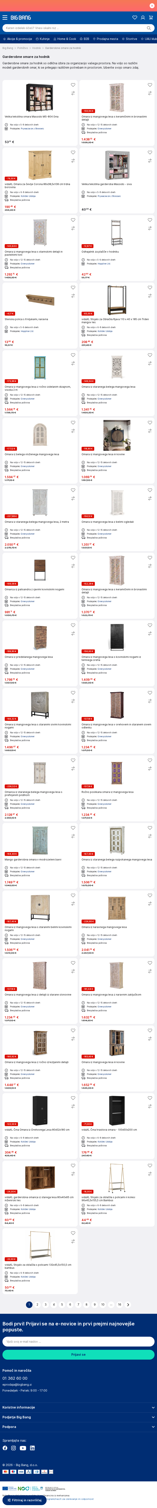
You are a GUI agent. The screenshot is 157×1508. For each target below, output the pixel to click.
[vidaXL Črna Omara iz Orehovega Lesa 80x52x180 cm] (40, 1126)
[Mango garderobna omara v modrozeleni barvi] (40, 856)
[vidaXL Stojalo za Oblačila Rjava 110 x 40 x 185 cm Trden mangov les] (117, 315)
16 (119, 1304)
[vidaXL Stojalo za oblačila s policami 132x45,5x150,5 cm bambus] (40, 1261)
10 (102, 1304)
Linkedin (32, 1448)
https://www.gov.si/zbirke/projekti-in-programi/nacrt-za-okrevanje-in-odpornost (48, 1499)
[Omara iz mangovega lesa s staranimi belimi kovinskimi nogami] (40, 923)
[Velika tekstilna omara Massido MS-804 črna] (40, 113)
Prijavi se (78, 1355)
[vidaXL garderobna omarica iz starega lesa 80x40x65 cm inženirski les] (40, 1193)
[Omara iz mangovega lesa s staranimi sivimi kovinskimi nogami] (40, 721)
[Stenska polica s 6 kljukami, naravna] (40, 315)
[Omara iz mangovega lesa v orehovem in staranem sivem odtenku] (117, 721)
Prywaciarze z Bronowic (32, 128)
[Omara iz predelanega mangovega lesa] (40, 653)
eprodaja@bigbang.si (17, 1384)
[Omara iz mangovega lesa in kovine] (117, 450)
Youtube (23, 1448)
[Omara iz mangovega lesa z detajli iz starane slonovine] (40, 991)
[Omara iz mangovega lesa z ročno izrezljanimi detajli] (40, 1058)
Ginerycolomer (104, 128)
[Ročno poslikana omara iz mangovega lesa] (117, 788)
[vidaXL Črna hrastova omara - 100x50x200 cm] (117, 1126)
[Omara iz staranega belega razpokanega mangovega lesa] (117, 856)
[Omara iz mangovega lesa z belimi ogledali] (117, 518)
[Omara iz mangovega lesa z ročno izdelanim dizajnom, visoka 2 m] (40, 383)
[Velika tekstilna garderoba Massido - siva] (117, 180)
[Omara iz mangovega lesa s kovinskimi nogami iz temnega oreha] (117, 653)
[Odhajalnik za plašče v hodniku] (117, 248)
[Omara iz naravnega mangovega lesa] (117, 923)
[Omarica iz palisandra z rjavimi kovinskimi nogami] (40, 586)
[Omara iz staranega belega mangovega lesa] (117, 383)
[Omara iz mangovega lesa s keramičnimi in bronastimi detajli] (117, 113)
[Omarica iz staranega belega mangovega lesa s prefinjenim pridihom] (40, 788)
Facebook (4, 1448)
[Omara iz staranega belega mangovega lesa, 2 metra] (40, 518)
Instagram (13, 1448)
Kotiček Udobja (28, 196)
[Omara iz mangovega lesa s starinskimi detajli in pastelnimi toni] (40, 248)
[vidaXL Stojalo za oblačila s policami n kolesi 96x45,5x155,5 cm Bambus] (117, 1193)
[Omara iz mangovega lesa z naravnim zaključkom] (117, 991)
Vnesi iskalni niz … (32, 28)
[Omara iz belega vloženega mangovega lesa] (40, 450)
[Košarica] (151, 17)
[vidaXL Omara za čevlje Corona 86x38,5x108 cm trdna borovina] (40, 180)
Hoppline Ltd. (104, 263)
